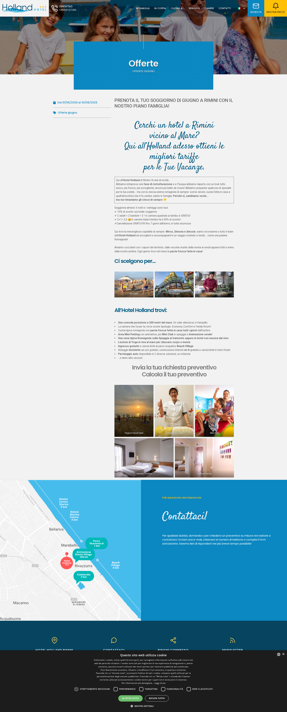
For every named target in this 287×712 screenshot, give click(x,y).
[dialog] (143, 681)
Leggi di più (160, 683)
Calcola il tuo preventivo (174, 374)
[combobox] (278, 654)
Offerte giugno (67, 113)
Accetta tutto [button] (130, 698)
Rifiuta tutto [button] (157, 698)
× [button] (283, 654)
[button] (143, 706)
